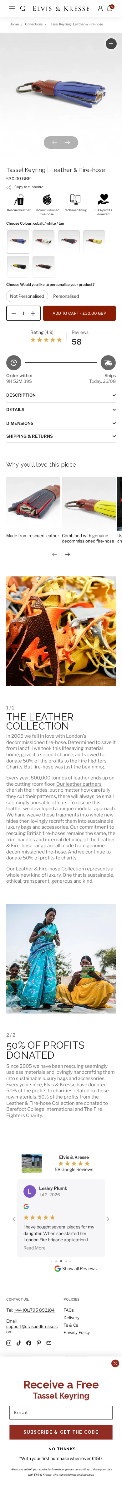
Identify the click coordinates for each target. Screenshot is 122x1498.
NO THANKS (62, 1449)
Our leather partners (79, 784)
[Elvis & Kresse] (61, 8)
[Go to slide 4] (51, 1236)
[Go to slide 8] (70, 1236)
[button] (23, 8)
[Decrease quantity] (11, 313)
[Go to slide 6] (61, 1236)
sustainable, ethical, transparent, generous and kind (60, 878)
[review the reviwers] (26, 1207)
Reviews (80, 332)
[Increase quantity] (35, 313)
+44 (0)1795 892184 (34, 1310)
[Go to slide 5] (56, 1236)
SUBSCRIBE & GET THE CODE (61, 1431)
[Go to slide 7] (66, 1236)
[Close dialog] (115, 1363)
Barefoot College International (40, 1109)
